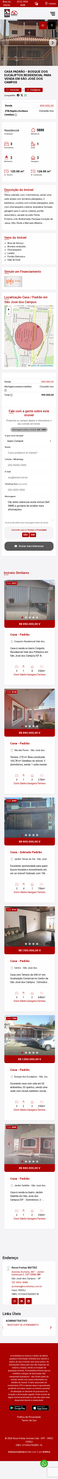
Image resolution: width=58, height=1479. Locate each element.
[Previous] (9, 600)
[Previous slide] (5, 42)
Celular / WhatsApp (14, 459)
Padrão (19, 71)
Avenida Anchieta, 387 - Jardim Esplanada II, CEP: (28, 1273)
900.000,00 (47, 105)
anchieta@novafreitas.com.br (27, 1286)
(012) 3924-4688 (23, 3)
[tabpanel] (29, 42)
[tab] (43, 25)
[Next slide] (52, 42)
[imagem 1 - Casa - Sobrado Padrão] (29, 818)
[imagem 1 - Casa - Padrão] (29, 600)
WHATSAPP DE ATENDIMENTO (23, 1325)
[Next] (50, 600)
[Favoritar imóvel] (51, 584)
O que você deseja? (14, 435)
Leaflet (33, 366)
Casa (8, 71)
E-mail (8, 471)
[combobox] (29, 441)
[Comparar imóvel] (51, 588)
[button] (36, 3)
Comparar (35, 90)
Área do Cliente (7, 3)
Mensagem (10, 496)
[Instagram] (15, 1301)
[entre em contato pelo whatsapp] (42, 1463)
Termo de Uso (29, 1420)
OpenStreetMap (46, 366)
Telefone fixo (16, 484)
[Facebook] (22, 1301)
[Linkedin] (29, 1301)
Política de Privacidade (29, 1417)
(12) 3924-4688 (20, 1282)
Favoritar (14, 90)
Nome (8, 447)
